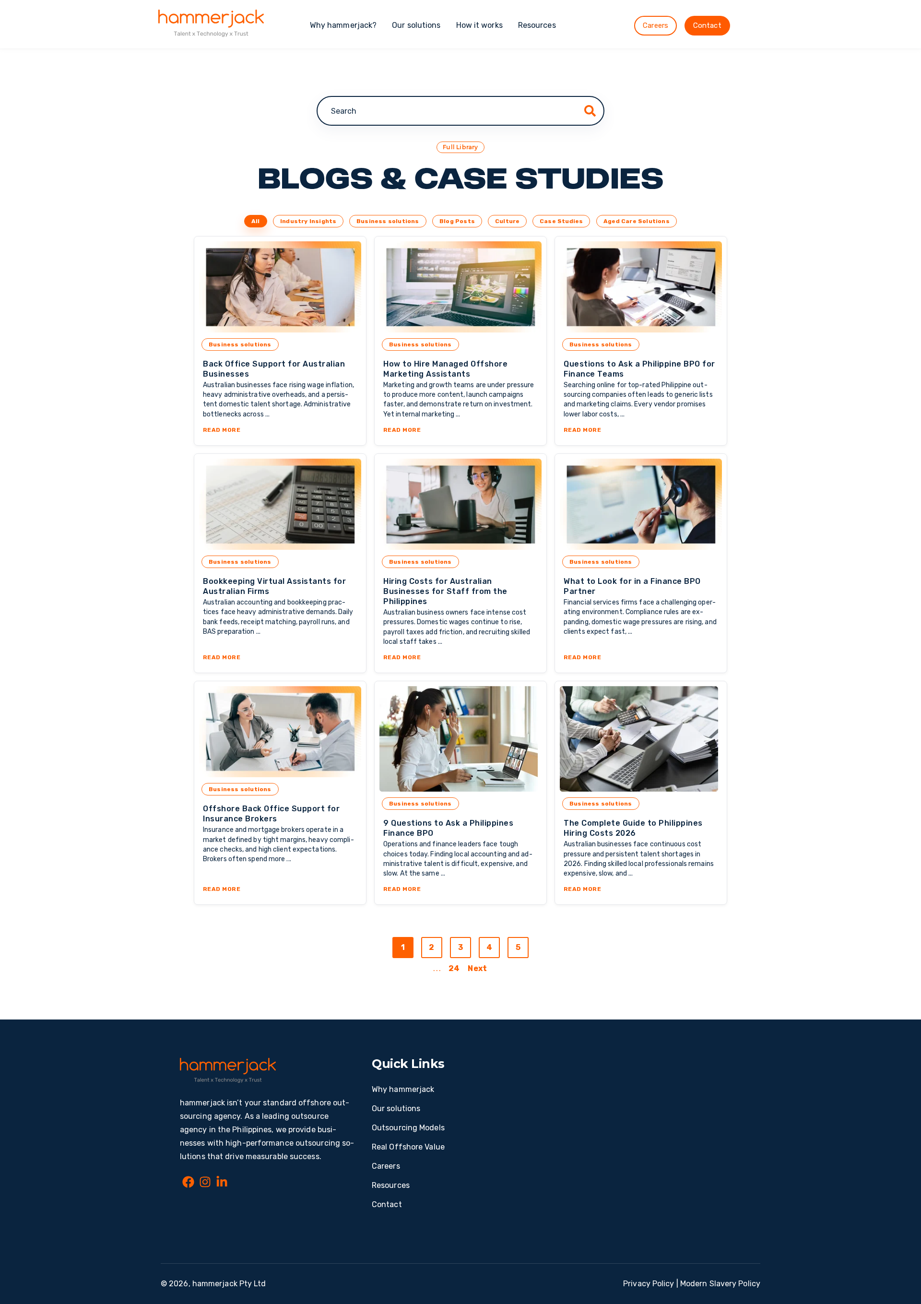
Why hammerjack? (343, 25)
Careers (655, 25)
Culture (507, 221)
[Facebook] (188, 1183)
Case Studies (561, 221)
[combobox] (460, 111)
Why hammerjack (403, 1089)
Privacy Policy (648, 1283)
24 (454, 968)
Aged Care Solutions (636, 221)
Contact (707, 25)
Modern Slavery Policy (720, 1283)
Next (477, 968)
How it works (479, 25)
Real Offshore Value (408, 1146)
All (255, 221)
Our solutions (416, 25)
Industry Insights (308, 221)
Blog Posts (457, 221)
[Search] (590, 110)
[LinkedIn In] (222, 1183)
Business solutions (387, 221)
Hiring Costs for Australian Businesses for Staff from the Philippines (445, 591)
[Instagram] (205, 1183)
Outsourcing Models (408, 1127)
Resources (537, 25)
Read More (280, 430)
